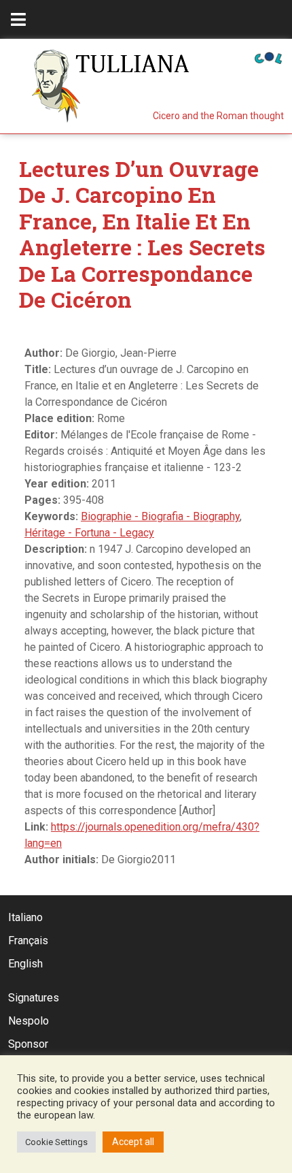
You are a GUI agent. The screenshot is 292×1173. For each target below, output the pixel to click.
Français (28, 940)
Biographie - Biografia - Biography (160, 516)
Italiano (25, 917)
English (25, 963)
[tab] (18, 19)
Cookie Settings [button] (56, 1142)
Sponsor (28, 1044)
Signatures (33, 997)
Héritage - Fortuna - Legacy (89, 532)
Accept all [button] (133, 1141)
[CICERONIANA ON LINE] (268, 56)
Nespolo (28, 1020)
